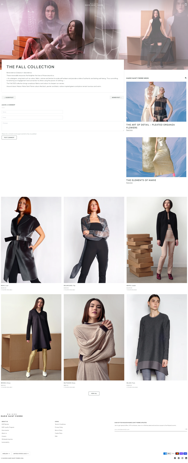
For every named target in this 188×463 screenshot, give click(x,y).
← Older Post (9, 97)
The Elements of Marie (141, 180)
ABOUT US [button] (5, 421)
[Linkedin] (186, 458)
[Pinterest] (179, 458)
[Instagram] (182, 458)
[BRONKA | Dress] (31, 337)
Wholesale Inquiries (7, 439)
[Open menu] (4, 4)
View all (94, 393)
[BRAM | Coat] (31, 240)
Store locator (5, 430)
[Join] (185, 429)
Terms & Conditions (60, 424)
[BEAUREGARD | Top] (94, 240)
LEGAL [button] (57, 421)
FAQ (56, 436)
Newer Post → (117, 97)
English (5, 453)
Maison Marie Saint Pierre (11, 458)
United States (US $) (20, 453)
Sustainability (5, 442)
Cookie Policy (58, 433)
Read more (129, 130)
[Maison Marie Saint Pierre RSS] (185, 77)
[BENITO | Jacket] (157, 240)
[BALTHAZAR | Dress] (94, 337)
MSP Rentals (5, 424)
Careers (4, 436)
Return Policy (58, 430)
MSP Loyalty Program (8, 427)
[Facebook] (175, 458)
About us (4, 433)
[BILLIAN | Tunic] (157, 337)
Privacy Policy (59, 427)
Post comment (9, 137)
